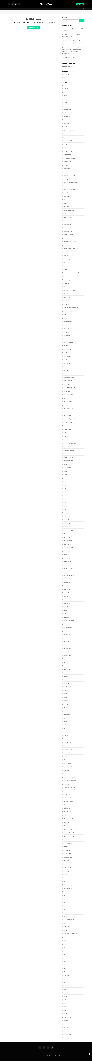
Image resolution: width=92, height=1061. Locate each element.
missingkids (67, 582)
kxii (65, 509)
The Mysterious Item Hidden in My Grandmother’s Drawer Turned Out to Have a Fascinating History (72, 42)
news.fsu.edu (67, 634)
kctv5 (65, 471)
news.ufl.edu (67, 641)
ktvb (65, 506)
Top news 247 (67, 839)
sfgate (65, 756)
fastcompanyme (68, 342)
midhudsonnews (68, 568)
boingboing (67, 220)
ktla (65, 502)
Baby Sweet (67, 196)
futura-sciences (68, 380)
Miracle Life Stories (69, 575)
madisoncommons (69, 554)
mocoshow (67, 589)
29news (66, 102)
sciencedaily (67, 742)
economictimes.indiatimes (71, 307)
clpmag (66, 269)
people (66, 700)
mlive (65, 586)
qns (65, 718)
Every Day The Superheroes (71, 328)
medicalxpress (68, 561)
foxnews (66, 370)
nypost (66, 676)
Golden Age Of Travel (69, 387)
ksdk (65, 492)
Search (64, 18)
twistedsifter (67, 850)
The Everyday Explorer (70, 780)
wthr (65, 999)
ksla (65, 495)
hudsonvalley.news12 (69, 419)
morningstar (67, 600)
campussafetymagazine (70, 241)
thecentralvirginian (69, 801)
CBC (65, 252)
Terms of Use (34, 1052)
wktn (65, 958)
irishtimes (66, 453)
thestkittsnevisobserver (70, 819)
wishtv (65, 937)
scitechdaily (67, 746)
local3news (67, 537)
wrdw (65, 985)
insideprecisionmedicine (70, 443)
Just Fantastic (67, 467)
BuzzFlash (66, 238)
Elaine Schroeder (68, 311)
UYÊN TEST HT (67, 867)
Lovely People (67, 551)
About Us (58, 1052)
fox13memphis (67, 349)
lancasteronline (68, 523)
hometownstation (68, 408)
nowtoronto (67, 669)
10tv (65, 85)
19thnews (66, 99)
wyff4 (65, 1024)
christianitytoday (68, 259)
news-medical (68, 627)
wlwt (65, 965)
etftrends (66, 318)
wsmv (65, 992)
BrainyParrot (67, 224)
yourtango (66, 1038)
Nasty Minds (67, 606)
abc (65, 120)
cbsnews (66, 255)
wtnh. (65, 1006)
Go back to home (33, 27)
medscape (67, 565)
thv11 (65, 826)
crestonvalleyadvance (70, 290)
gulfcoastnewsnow (69, 394)
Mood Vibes (67, 596)
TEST (65, 773)
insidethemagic (68, 446)
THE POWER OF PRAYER (70, 787)
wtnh (65, 1003)
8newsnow (67, 116)
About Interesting (68, 130)
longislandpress (68, 540)
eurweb (66, 325)
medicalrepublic (68, 558)
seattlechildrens (68, 749)
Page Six (66, 690)
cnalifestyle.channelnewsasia (71, 273)
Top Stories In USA (69, 843)
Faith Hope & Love (68, 339)
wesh (65, 916)
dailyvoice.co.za (68, 293)
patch (65, 697)
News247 (46, 4)
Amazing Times (68, 147)
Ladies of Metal (68, 520)
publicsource (67, 711)
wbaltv (65, 892)
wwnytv (66, 1020)
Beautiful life (67, 207)
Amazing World (68, 151)
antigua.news (67, 165)
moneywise (67, 593)
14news (66, 95)
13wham (66, 92)
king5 (65, 485)
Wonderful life (67, 975)
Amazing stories (68, 144)
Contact (52, 1052)
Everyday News (68, 332)
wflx (65, 923)
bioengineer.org (68, 217)
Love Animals (67, 544)
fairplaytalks (67, 335)
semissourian (67, 753)
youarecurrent (67, 1034)
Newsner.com (67, 655)
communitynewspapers (70, 280)
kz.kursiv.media (68, 516)
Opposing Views (68, 683)
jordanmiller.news (68, 460)
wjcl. (65, 947)
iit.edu (65, 426)
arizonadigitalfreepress (70, 175)
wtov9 (65, 1010)
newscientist (67, 648)
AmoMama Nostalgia (69, 158)
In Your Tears (67, 429)
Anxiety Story (67, 168)
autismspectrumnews (69, 189)
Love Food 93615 (68, 547)
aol (65, 172)
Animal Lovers (67, 161)
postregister (67, 704)
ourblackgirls (67, 686)
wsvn (65, 996)
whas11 (65, 930)
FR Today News (68, 373)
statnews (66, 770)
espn (65, 314)
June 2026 (67, 74)
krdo (65, 488)
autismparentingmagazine (71, 182)
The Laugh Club (68, 784)
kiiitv (65, 481)
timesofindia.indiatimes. (70, 832)
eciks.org (66, 304)
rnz (65, 728)
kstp (65, 499)
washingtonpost (68, 888)
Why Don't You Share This (70, 933)
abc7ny (66, 127)
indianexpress (67, 433)
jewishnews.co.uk (68, 457)
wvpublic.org (67, 1017)
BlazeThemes (60, 1055)
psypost (66, 707)
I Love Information (68, 422)
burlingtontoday (68, 231)
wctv (65, 909)
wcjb (65, 902)
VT (64, 878)
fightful (66, 346)
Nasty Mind (67, 603)
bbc (65, 203)
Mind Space (67, 572)
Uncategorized (68, 857)
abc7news (66, 123)
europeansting (68, 321)
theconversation (68, 805)
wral (65, 982)
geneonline (67, 384)
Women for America (69, 972)
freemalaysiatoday (69, 377)
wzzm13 (66, 1027)
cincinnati (66, 262)
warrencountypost (69, 885)
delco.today (67, 297)
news (65, 624)
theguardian (67, 808)
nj (64, 662)
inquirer (66, 436)
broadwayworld (68, 227)
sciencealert (67, 739)
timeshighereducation (70, 829)
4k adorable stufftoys (69, 106)
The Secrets (67, 794)
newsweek (66, 659)
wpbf (65, 979)
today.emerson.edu (69, 836)
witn (65, 940)
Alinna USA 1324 (68, 141)
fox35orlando (67, 356)
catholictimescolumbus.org (71, 248)
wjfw (65, 951)
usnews (66, 864)
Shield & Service (68, 759)
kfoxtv (65, 478)
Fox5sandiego (67, 367)
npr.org (66, 673)
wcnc (65, 906)
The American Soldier (69, 777)
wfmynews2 (67, 926)
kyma (65, 513)
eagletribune (67, 300)
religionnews (67, 725)
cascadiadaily (67, 245)
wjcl (65, 944)
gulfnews (66, 398)
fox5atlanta (67, 363)
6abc (65, 113)
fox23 (65, 353)
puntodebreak (67, 714)
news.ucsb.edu (68, 638)
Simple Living (67, 763)
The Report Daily (68, 791)
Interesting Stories (69, 450)
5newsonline (67, 109)
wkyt (65, 961)
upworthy (66, 860)
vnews (65, 874)
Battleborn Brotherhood (70, 200)
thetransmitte (67, 822)
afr (64, 134)
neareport (66, 617)
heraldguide (67, 405)
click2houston (67, 266)
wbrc (65, 895)
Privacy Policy (44, 1052)
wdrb (65, 912)
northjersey (67, 666)
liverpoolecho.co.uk (69, 530)
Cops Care (67, 283)
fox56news (67, 360)
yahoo (65, 1031)
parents (66, 693)
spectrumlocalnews (69, 766)
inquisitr (66, 440)
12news (66, 88)
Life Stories (67, 526)
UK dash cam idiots (69, 853)
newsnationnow (68, 652)
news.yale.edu (67, 645)
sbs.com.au (67, 735)
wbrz (65, 899)
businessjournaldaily (69, 234)
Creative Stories (68, 287)
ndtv (65, 613)
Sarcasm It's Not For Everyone (72, 732)
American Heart (68, 154)
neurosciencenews (69, 620)
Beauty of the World (69, 210)
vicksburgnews (68, 871)
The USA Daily (67, 798)
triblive (66, 846)
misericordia (67, 579)
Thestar (66, 815)
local (65, 533)
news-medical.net (69, 631)
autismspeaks (67, 186)
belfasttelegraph (68, 214)
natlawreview (67, 610)
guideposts (67, 391)
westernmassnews (69, 919)
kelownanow (67, 474)
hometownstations (69, 412)
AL (64, 137)
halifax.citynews (68, 401)
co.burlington (67, 276)
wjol (65, 954)
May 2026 (66, 77)
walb (65, 881)
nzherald (66, 680)
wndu (65, 968)
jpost (65, 464)
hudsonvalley (67, 415)
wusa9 (65, 1013)
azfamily (66, 193)
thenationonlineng (68, 812)
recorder (66, 721)
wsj (65, 989)
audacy (66, 179)
